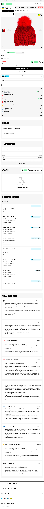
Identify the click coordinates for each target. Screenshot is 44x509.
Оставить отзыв (23, 187)
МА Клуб (3, 1)
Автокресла (21, 7)
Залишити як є (8, 14)
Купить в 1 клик (22, 72)
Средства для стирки (31, 7)
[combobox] (22, 82)
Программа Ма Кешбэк (11, 1)
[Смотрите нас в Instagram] (11, 498)
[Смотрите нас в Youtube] (5, 498)
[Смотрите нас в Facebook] (8, 498)
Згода (8, 11)
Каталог (8, 4)
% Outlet (41, 7)
